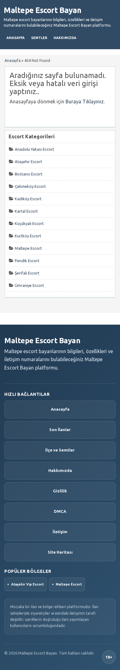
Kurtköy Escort (28, 236)
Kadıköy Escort (28, 199)
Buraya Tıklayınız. (85, 101)
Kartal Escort (26, 211)
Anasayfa (15, 38)
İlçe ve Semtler (60, 450)
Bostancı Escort (28, 174)
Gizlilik (60, 491)
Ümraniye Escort (29, 285)
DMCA (60, 511)
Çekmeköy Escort (30, 186)
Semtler (39, 38)
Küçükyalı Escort (29, 223)
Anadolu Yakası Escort (34, 149)
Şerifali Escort (27, 273)
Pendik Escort (27, 260)
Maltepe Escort (28, 248)
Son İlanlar (60, 429)
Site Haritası (60, 552)
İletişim (60, 532)
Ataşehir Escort (28, 161)
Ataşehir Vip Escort (27, 584)
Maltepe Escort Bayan (42, 10)
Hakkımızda (65, 38)
